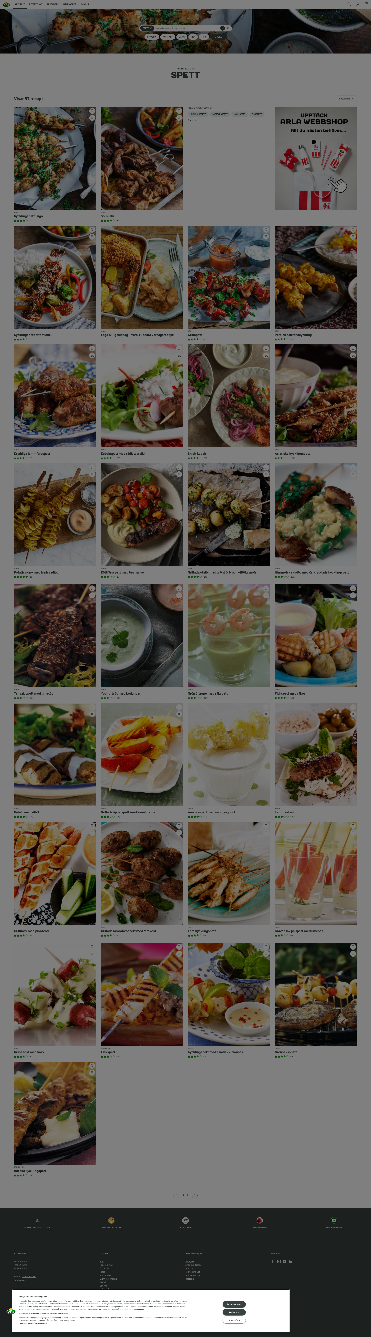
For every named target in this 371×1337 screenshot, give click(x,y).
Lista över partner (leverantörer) (33, 1323)
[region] (151, 1310)
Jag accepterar (234, 1304)
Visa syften (234, 1320)
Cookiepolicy (139, 1309)
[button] (11, 1312)
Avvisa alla (234, 1312)
